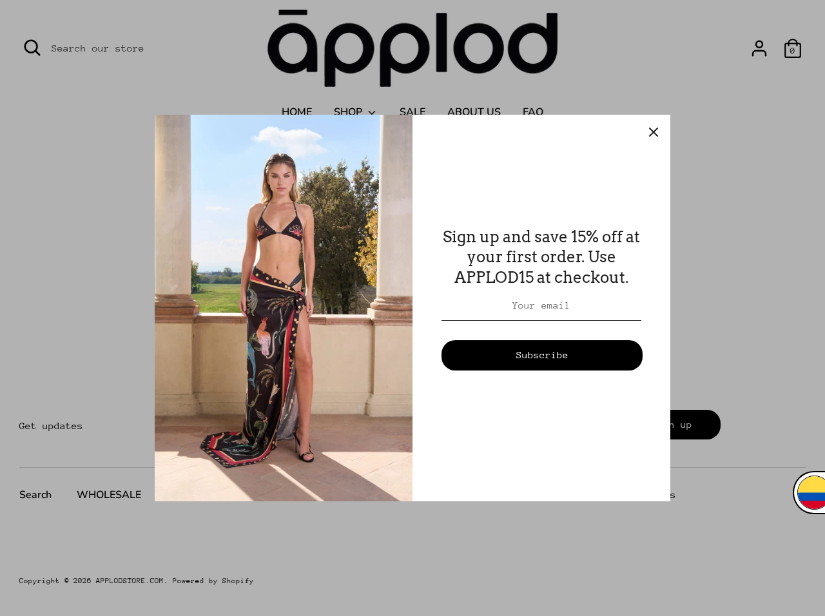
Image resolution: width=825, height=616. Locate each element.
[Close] (653, 131)
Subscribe (542, 354)
